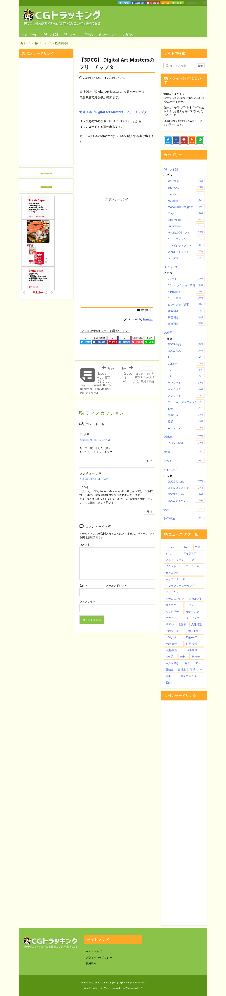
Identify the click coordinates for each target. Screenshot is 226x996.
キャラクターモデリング (180, 585)
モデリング (192, 611)
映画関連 (185, 317)
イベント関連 (185, 443)
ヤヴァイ (171, 618)
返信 (149, 461)
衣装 (198, 663)
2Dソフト (185, 181)
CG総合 (183, 436)
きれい (170, 553)
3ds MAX (185, 187)
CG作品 (167, 332)
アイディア (190, 553)
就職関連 (185, 311)
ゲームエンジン (185, 239)
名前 (83, 585)
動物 (185, 408)
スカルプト (195, 598)
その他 (182, 461)
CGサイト (185, 279)
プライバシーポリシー (99, 957)
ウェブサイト (87, 601)
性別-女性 (192, 644)
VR (185, 376)
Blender (185, 194)
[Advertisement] (107, 226)
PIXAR (184, 547)
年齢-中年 (191, 637)
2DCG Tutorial (185, 481)
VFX (197, 547)
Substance (185, 226)
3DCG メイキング (185, 501)
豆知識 (170, 669)
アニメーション (175, 560)
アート (195, 560)
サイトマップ (94, 951)
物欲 (182, 509)
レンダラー (185, 258)
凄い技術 (192, 631)
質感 (192, 669)
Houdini (185, 200)
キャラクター (185, 389)
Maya (185, 213)
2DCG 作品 (185, 344)
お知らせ (182, 452)
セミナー (191, 605)
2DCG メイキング (185, 488)
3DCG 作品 (185, 351)
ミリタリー (172, 611)
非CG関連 (182, 518)
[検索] (204, 3)
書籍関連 (63, 43)
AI (185, 357)
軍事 (168, 676)
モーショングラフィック (185, 402)
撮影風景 (192, 650)
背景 (185, 421)
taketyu (148, 319)
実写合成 (185, 415)
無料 (182, 656)
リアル (170, 624)
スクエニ (171, 605)
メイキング (170, 469)
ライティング (191, 618)
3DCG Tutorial (185, 494)
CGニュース (44, 43)
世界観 (182, 624)
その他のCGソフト (185, 232)
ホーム (27, 43)
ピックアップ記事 (185, 304)
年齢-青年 (171, 644)
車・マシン (185, 428)
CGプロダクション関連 (185, 285)
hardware (185, 292)
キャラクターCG (175, 579)
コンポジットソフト (185, 245)
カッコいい (172, 573)
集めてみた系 (189, 676)
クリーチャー (173, 592)
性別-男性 (171, 650)
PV (185, 370)
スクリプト (185, 395)
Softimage (185, 220)
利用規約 (91, 963)
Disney (170, 547)
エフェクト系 (191, 566)
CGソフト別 (170, 169)
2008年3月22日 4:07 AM (93, 479)
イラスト (171, 566)
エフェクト (185, 383)
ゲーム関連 (185, 298)
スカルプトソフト (185, 252)
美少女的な (172, 663)
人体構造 (196, 624)
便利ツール (172, 631)
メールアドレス (116, 585)
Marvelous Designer (185, 207)
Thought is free (133, 988)
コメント (84, 544)
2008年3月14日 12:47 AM (94, 440)
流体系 (170, 656)
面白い (170, 682)
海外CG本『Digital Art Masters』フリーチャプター (114, 112)
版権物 (196, 656)
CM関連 (185, 364)
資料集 (182, 669)
